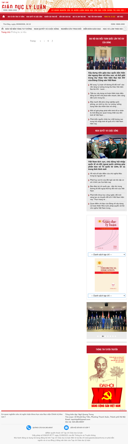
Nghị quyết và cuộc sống (34, 17)
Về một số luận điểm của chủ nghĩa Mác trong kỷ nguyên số (106, 174)
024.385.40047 (78, 422)
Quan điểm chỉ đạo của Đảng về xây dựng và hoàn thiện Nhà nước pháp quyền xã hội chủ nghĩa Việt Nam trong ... (107, 205)
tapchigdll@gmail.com (80, 419)
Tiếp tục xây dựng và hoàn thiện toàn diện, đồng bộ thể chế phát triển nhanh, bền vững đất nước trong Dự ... (107, 95)
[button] (98, 336)
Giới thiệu (120, 17)
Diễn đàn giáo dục (65, 17)
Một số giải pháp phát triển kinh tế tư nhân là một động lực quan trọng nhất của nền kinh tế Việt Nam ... (107, 113)
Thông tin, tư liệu (109, 17)
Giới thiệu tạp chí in (93, 213)
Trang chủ (5, 32)
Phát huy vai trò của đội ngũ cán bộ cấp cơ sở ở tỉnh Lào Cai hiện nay (107, 181)
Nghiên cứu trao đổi (50, 17)
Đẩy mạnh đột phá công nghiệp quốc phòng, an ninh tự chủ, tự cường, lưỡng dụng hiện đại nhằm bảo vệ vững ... (105, 104)
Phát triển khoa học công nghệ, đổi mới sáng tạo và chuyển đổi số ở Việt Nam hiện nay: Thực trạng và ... (107, 197)
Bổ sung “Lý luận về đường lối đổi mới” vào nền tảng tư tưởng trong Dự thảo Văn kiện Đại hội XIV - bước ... (107, 87)
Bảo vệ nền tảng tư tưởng (16, 17)
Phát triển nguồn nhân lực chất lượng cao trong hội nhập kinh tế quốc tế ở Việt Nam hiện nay (106, 121)
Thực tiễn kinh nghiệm (95, 17)
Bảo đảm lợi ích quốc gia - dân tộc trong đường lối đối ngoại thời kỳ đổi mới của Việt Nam (107, 188)
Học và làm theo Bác (79, 17)
